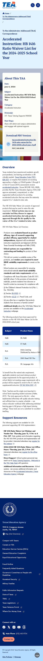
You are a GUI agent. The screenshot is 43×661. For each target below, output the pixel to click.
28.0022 (15, 293)
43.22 (14, 297)
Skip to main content (7, 1)
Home (7, 13)
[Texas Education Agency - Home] (9, 5)
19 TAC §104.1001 (27, 385)
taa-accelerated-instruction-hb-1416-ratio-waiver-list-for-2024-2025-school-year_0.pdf (24, 142)
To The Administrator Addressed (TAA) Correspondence (17, 17)
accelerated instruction (10, 187)
